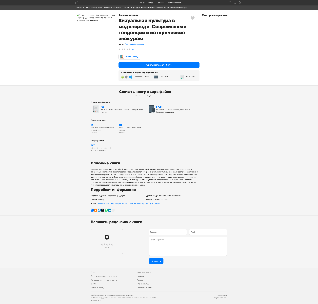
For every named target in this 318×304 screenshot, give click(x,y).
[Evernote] (106, 210)
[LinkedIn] (109, 210)
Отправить (156, 261)
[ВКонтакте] (92, 210)
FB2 (122, 109)
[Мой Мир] (99, 210)
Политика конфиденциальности (104, 276)
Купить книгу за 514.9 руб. (159, 65)
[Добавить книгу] (230, 2)
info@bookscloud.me (220, 298)
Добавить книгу (97, 288)
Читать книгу (131, 56)
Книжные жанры (144, 272)
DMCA (93, 284)
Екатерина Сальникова (112, 7)
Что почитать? (143, 284)
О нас (93, 272)
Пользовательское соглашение (104, 280)
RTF (130, 129)
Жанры (142, 3)
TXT (102, 129)
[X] (102, 210)
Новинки (160, 3)
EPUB (173, 109)
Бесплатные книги (174, 3)
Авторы (151, 3)
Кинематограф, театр (94, 7)
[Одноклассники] (95, 210)
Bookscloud (80, 7)
